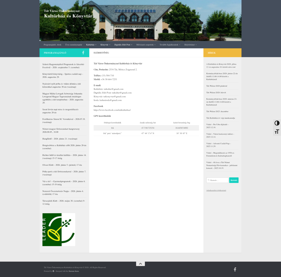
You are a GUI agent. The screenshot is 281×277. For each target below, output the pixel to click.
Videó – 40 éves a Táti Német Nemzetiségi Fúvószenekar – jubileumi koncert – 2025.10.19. (221, 165)
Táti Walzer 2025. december (217, 111)
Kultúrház (90, 44)
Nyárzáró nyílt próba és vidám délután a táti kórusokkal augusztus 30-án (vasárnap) (61, 85)
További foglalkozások (169, 44)
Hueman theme (74, 271)
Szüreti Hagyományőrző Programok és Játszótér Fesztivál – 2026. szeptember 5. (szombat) (63, 66)
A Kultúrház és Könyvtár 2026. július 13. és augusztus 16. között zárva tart (221, 65)
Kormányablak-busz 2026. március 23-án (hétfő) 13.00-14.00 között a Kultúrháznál (221, 102)
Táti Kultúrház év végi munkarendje (220, 118)
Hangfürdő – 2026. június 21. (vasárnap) (59, 138)
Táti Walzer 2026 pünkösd (216, 86)
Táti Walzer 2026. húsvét (216, 92)
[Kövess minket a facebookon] (83, 52)
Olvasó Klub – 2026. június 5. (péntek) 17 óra (62, 164)
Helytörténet (189, 44)
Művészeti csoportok (145, 44)
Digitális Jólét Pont (122, 44)
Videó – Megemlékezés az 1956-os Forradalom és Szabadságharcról (220, 154)
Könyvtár (104, 44)
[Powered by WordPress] (53, 271)
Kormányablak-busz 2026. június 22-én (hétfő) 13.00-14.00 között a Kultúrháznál (222, 76)
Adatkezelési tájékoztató (216, 190)
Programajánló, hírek (52, 44)
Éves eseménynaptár (73, 44)
